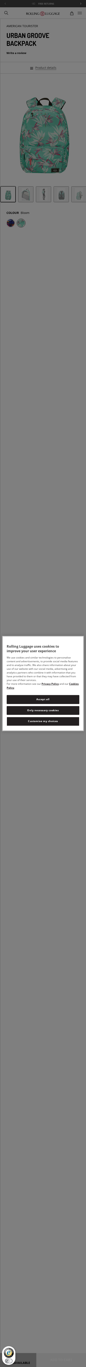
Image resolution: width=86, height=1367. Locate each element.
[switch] (9, 1361)
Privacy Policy (50, 684)
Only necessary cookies (43, 710)
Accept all (43, 699)
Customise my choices (43, 721)
